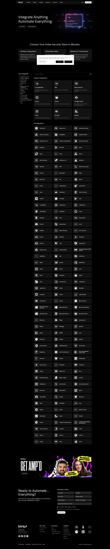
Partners (61, 2)
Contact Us (65, 538)
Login (82, 2)
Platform (29, 2)
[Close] (72, 56)
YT (25, 536)
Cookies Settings (42, 61)
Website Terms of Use (36, 544)
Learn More (24, 473)
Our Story (65, 527)
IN (27, 536)
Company (41, 2)
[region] (55, 60)
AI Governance (66, 532)
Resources (48, 2)
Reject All (59, 61)
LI (19, 536)
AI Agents (42, 529)
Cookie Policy (62, 58)
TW (22, 536)
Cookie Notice (28, 544)
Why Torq (42, 526)
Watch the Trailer (55, 466)
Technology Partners (56, 531)
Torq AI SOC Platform (34, 498)
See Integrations (32, 26)
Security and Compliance (66, 530)
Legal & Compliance (55, 533)
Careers (65, 536)
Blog (52, 527)
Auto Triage (42, 531)
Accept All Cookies (68, 61)
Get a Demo (88, 2)
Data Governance (67, 534)
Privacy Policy (21, 544)
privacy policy (77, 509)
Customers (54, 2)
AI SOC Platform (43, 527)
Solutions (35, 2)
